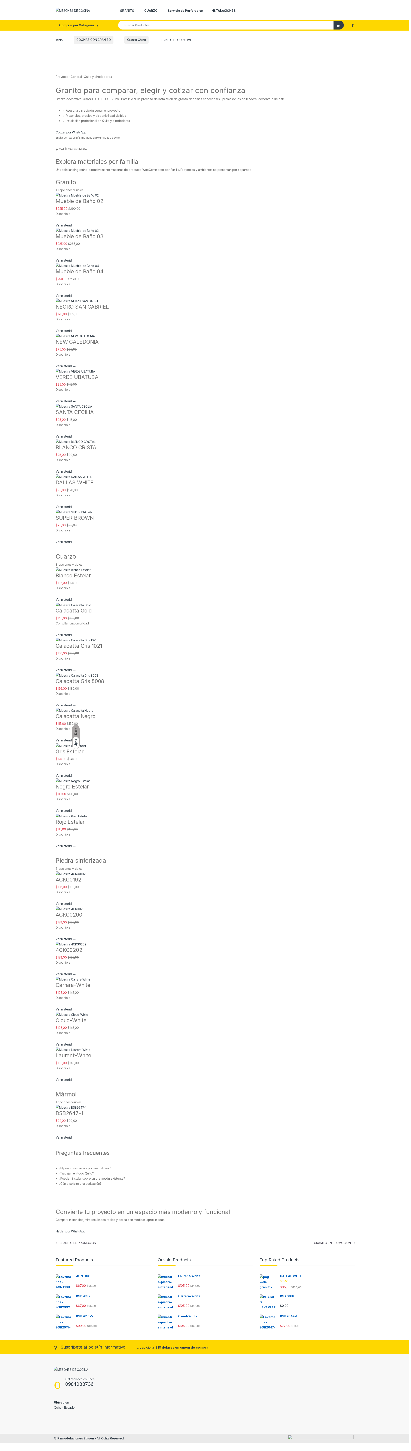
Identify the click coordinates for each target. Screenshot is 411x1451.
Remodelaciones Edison (75, 1438)
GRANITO (127, 10)
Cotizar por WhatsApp (71, 132)
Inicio (59, 39)
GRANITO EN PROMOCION (334, 1243)
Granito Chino (136, 39)
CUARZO (151, 10)
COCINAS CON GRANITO (93, 39)
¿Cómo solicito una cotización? (80, 1183)
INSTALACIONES (223, 10)
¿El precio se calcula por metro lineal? (85, 1168)
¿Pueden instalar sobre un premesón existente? (92, 1178)
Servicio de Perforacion (185, 10)
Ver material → (66, 225)
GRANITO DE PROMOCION (76, 1243)
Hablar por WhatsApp (70, 1231)
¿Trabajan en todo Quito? (76, 1173)
